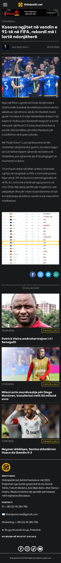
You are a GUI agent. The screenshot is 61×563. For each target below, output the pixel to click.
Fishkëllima (8, 21)
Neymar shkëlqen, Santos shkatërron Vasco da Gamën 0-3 (29, 451)
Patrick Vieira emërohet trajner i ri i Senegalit (27, 340)
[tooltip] (33, 274)
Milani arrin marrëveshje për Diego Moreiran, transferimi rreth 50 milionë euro (29, 396)
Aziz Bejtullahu (20, 47)
